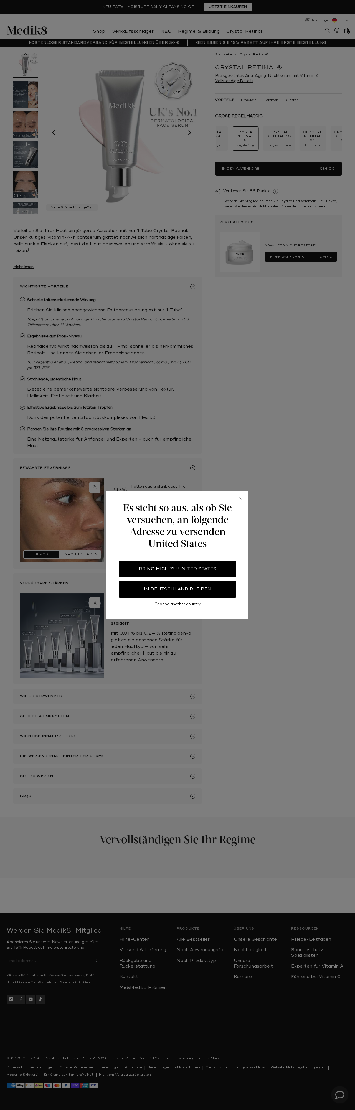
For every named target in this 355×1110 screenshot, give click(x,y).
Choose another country (177, 604)
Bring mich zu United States (177, 569)
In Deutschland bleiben (177, 589)
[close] (240, 499)
